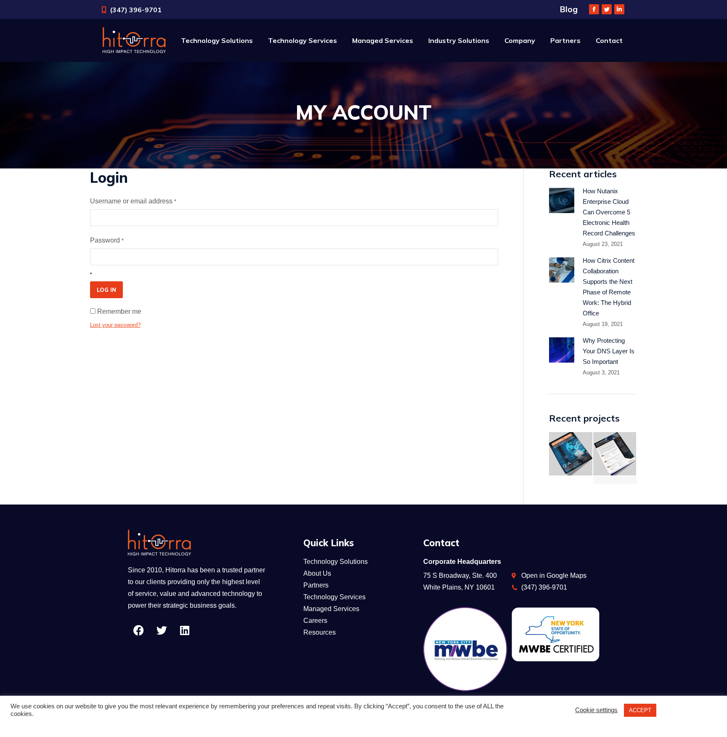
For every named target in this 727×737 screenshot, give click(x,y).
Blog (569, 9)
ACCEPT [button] (640, 710)
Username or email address (133, 201)
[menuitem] (217, 40)
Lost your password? (115, 325)
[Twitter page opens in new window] (607, 9)
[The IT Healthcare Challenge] (571, 454)
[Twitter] (161, 630)
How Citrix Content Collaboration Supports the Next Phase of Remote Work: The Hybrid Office (608, 287)
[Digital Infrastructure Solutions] (615, 454)
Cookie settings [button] (596, 710)
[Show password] (91, 273)
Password (107, 240)
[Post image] (561, 200)
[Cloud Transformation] (571, 480)
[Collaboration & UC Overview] (615, 480)
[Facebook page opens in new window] (594, 9)
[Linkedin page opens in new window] (619, 9)
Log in (106, 289)
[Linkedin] (184, 630)
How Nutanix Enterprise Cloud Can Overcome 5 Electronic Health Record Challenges (609, 212)
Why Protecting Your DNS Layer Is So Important (608, 351)
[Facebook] (138, 630)
